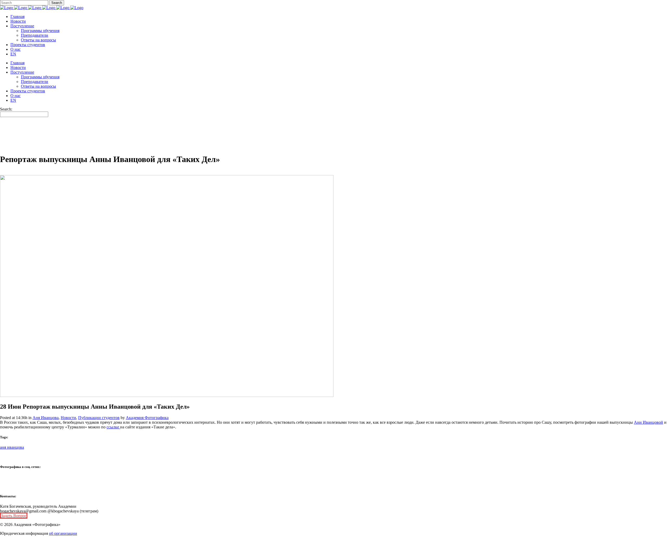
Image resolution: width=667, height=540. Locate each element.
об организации (63, 533)
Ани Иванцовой (648, 422)
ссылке (113, 427)
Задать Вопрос (14, 515)
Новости (68, 417)
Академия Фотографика (147, 417)
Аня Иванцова (46, 417)
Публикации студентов (99, 417)
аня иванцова (12, 447)
